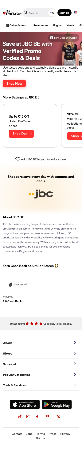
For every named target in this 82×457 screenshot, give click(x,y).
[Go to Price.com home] (12, 12)
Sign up (64, 12)
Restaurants (40, 25)
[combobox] (39, 12)
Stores (7, 353)
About (7, 342)
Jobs (29, 433)
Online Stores (18, 25)
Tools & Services (14, 385)
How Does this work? (65, 38)
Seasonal (9, 364)
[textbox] (75, 12)
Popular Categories (16, 374)
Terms (40, 433)
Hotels (71, 25)
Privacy (65, 433)
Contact (17, 433)
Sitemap (41, 438)
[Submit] (25, 13)
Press (53, 433)
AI (53, 13)
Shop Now (14, 83)
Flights (57, 25)
